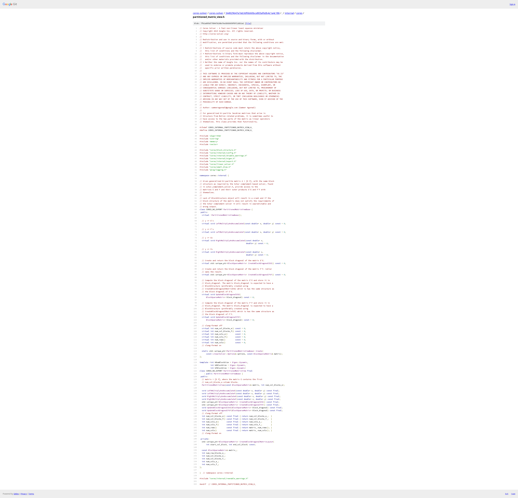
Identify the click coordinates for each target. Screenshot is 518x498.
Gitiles (16, 493)
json (513, 493)
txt (506, 493)
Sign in (512, 4)
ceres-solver (200, 13)
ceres (299, 13)
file (248, 23)
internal (289, 13)
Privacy (24, 493)
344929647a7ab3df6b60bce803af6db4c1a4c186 (253, 13)
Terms (31, 493)
